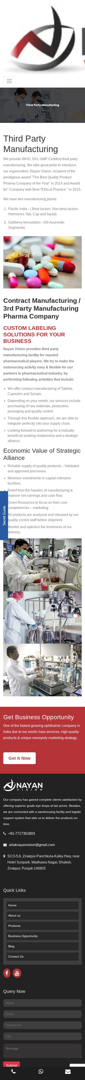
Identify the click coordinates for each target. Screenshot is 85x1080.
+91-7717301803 (21, 833)
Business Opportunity (23, 936)
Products (14, 925)
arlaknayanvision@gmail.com (32, 845)
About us (14, 915)
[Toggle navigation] (9, 81)
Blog (11, 946)
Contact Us (16, 956)
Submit (11, 1065)
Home (12, 905)
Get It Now (19, 758)
